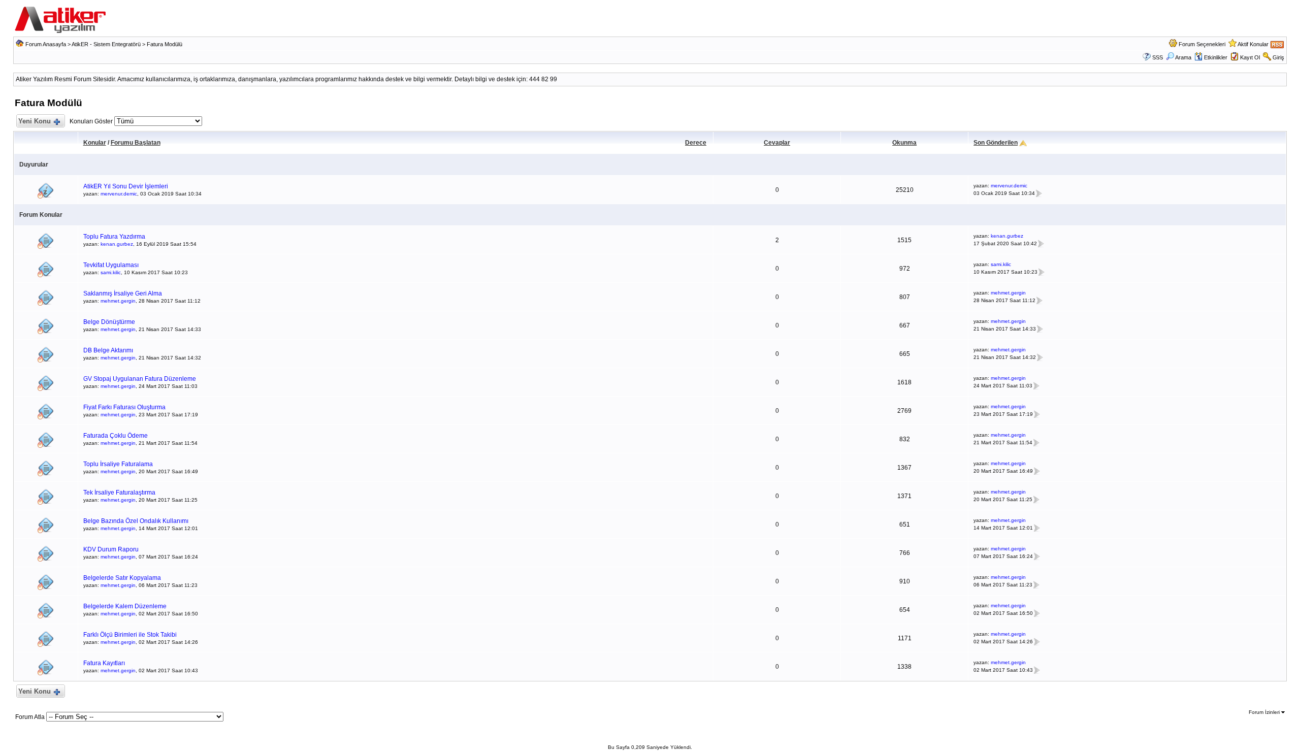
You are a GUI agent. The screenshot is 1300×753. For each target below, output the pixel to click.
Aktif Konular (1253, 44)
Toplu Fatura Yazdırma (114, 236)
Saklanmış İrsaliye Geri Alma (122, 293)
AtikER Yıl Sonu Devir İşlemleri (125, 186)
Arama (1183, 57)
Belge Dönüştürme (109, 321)
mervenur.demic (119, 194)
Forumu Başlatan (135, 142)
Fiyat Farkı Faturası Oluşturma (124, 407)
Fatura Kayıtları (104, 663)
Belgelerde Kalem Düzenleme (125, 606)
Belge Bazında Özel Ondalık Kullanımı (135, 521)
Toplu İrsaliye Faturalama (118, 464)
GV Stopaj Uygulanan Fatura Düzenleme (139, 378)
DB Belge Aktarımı (108, 350)
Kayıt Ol (1250, 57)
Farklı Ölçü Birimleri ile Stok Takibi (130, 634)
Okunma (904, 142)
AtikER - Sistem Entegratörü (106, 44)
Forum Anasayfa (45, 44)
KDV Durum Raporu (111, 549)
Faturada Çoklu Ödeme (115, 435)
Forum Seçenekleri (1202, 44)
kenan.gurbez (117, 244)
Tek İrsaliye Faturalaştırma (119, 492)
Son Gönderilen (995, 142)
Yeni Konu (34, 121)
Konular (94, 142)
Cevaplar (777, 142)
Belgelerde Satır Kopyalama (122, 577)
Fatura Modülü (164, 44)
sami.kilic (111, 272)
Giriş (1278, 57)
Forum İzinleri (1265, 712)
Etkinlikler (1215, 57)
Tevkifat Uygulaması (111, 265)
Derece (695, 142)
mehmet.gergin (118, 301)
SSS (1157, 57)
